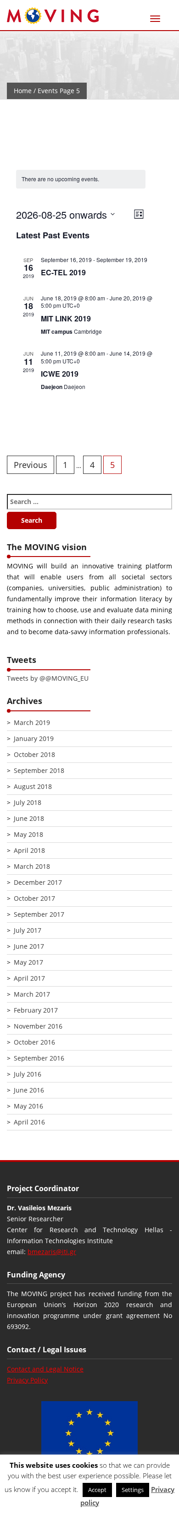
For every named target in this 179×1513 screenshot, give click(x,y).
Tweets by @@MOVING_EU (48, 678)
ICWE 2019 (59, 373)
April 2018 (29, 850)
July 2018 (27, 802)
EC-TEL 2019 (63, 272)
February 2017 (36, 1010)
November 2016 (38, 1026)
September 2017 (39, 914)
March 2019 (32, 722)
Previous (30, 464)
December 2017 (38, 882)
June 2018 (29, 818)
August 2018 (33, 786)
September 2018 (39, 770)
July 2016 (27, 1074)
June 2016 (29, 1090)
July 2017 (27, 930)
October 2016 (34, 1042)
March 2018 (32, 866)
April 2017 (29, 978)
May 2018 (28, 834)
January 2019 (34, 738)
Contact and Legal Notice (45, 1369)
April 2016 (29, 1122)
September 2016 (39, 1058)
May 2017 (28, 962)
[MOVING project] (53, 16)
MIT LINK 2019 (66, 318)
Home (23, 90)
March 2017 (32, 994)
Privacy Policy (27, 1380)
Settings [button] (133, 1490)
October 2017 (34, 898)
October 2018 (34, 754)
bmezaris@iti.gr (52, 1251)
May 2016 (28, 1106)
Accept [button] (97, 1490)
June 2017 (29, 946)
